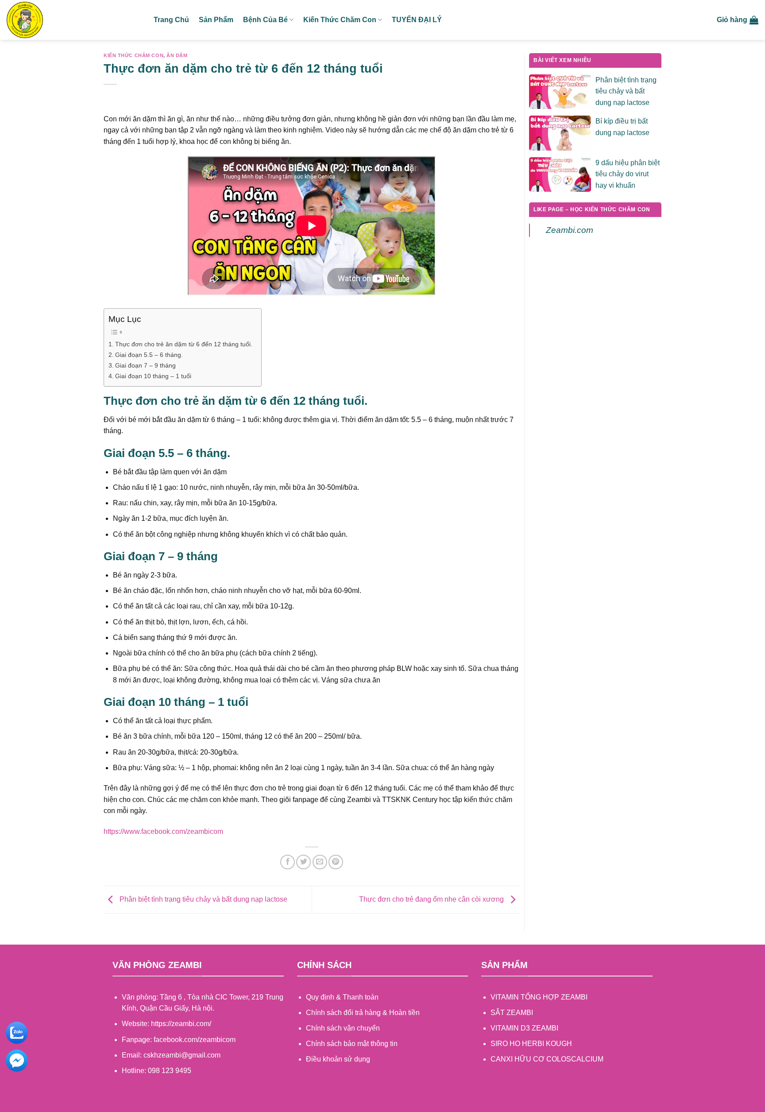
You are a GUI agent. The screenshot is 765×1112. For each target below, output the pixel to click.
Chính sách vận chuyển (343, 1028)
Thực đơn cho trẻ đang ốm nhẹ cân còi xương (432, 899)
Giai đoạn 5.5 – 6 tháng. (149, 354)
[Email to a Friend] (320, 862)
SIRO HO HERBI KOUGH (531, 1043)
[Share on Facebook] (287, 862)
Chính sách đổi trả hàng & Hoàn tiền (363, 1012)
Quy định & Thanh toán (342, 997)
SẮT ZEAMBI (512, 1012)
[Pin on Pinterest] (335, 862)
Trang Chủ (171, 19)
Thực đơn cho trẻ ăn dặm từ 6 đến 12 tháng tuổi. (183, 344)
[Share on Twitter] (303, 862)
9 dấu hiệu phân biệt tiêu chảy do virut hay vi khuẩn (627, 174)
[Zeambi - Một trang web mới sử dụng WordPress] (73, 20)
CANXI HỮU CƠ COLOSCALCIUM (547, 1059)
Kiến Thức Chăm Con (339, 19)
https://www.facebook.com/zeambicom (163, 831)
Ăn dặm (176, 55)
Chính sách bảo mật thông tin (352, 1043)
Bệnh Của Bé (265, 19)
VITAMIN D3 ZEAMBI (524, 1028)
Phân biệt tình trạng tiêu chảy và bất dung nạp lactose (202, 899)
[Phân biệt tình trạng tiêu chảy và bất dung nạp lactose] (560, 91)
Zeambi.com (569, 230)
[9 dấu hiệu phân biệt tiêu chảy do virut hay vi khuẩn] (560, 174)
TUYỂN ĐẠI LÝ (417, 19)
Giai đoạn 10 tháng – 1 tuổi (153, 376)
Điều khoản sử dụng (338, 1059)
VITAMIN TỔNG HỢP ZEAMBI (539, 997)
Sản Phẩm (216, 19)
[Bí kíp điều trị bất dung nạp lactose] (560, 132)
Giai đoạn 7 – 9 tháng (145, 365)
